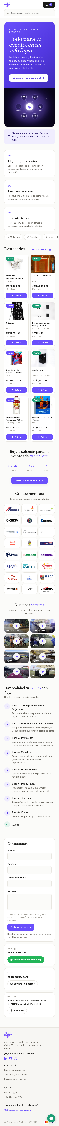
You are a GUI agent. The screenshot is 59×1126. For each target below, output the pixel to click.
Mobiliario (15, 237)
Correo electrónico (16, 877)
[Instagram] (15, 1058)
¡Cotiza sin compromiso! (27, 78)
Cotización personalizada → (18, 1110)
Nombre (11, 850)
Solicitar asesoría (21, 927)
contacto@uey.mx (13, 1092)
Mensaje (11, 891)
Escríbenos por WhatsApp (28, 959)
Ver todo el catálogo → (43, 249)
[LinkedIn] (5, 1058)
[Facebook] (10, 1058)
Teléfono (11, 864)
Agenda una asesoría (27, 480)
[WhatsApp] (51, 1118)
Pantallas (34, 237)
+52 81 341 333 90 (13, 1097)
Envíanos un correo (24, 983)
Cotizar (18, 295)
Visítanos (19, 1010)
